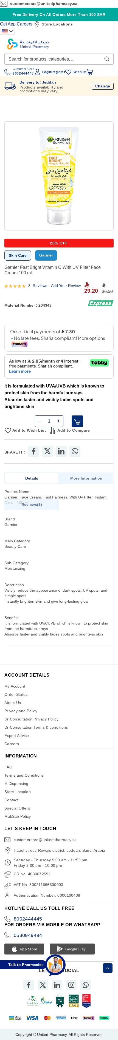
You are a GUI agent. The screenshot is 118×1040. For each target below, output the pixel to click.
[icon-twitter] (43, 985)
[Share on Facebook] (33, 451)
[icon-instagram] (71, 985)
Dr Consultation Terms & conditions (36, 727)
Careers (24, 24)
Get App (8, 24)
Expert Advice (16, 735)
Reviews (31, 504)
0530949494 (28, 935)
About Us (12, 702)
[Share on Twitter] (47, 451)
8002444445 (28, 919)
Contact (11, 800)
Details (31, 478)
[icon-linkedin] (57, 985)
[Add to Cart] (77, 421)
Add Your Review (66, 285)
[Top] (108, 968)
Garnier (46, 255)
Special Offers (17, 808)
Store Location (17, 792)
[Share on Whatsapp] (75, 451)
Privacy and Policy (20, 711)
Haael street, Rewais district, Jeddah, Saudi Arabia (59, 850)
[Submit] (107, 57)
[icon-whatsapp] (85, 985)
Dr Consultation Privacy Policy (31, 719)
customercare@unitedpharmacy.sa (43, 3)
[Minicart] (89, 72)
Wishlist (80, 72)
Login (46, 72)
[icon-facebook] (28, 985)
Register (58, 72)
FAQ (8, 767)
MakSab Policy (17, 816)
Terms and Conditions (24, 775)
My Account (14, 686)
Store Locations (57, 24)
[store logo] (28, 44)
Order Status (15, 694)
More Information (86, 478)
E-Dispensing (16, 783)
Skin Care (18, 255)
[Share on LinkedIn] (61, 451)
